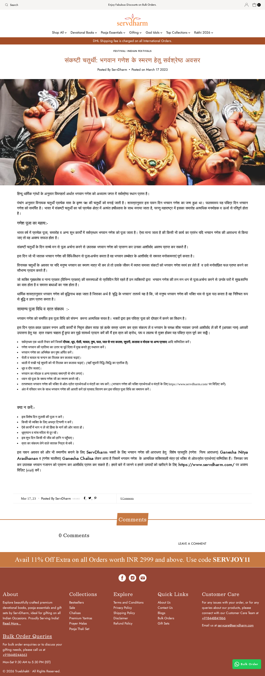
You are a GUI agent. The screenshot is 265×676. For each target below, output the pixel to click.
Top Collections (177, 32)
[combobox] (45, 5)
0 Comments (127, 498)
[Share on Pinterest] (95, 498)
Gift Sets (163, 623)
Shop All (58, 32)
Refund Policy (122, 623)
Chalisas (75, 613)
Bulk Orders (166, 618)
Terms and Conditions (128, 602)
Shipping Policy (124, 613)
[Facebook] (122, 578)
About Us (164, 602)
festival (119, 51)
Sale (72, 607)
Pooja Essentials (112, 32)
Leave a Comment (192, 543)
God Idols (153, 32)
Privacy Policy (122, 607)
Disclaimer (120, 618)
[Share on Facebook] (85, 498)
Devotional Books (83, 32)
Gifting (134, 32)
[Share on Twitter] (90, 498)
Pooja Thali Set (79, 628)
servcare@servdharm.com (236, 625)
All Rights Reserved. (46, 671)
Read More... (12, 623)
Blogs (161, 613)
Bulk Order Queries (27, 636)
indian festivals (139, 51)
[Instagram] (132, 578)
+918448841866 (214, 618)
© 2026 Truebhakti (16, 671)
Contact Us (165, 607)
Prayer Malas (78, 623)
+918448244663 (15, 654)
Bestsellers (76, 602)
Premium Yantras (80, 618)
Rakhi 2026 (202, 32)
